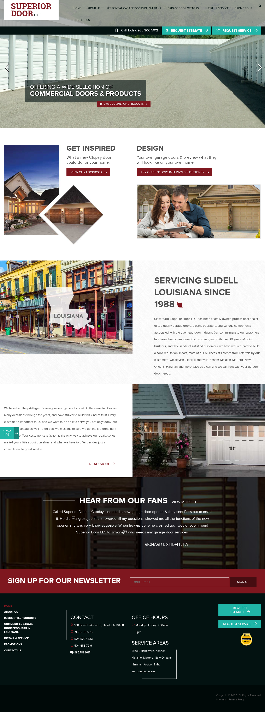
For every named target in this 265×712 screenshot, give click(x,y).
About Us (93, 8)
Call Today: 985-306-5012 (139, 30)
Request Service (237, 31)
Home (77, 8)
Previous (7, 74)
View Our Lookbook (86, 172)
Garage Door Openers (183, 8)
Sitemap (221, 699)
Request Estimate (186, 31)
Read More (99, 464)
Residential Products (20, 618)
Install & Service (217, 8)
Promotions (243, 8)
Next (259, 74)
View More (182, 502)
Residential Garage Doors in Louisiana (134, 8)
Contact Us (81, 20)
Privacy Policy (236, 699)
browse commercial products (122, 104)
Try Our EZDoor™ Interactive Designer (172, 172)
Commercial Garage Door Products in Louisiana (18, 628)
